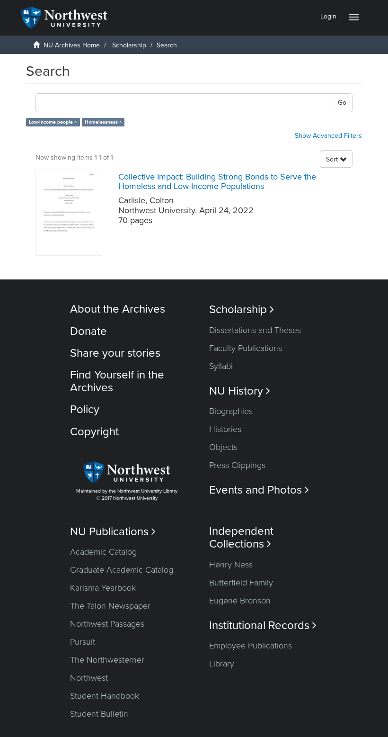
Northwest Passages (107, 624)
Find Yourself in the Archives (117, 381)
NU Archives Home (72, 45)
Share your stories (115, 353)
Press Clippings (237, 465)
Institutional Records (263, 625)
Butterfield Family (241, 582)
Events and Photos (259, 490)
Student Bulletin (99, 714)
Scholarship (129, 45)
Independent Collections (241, 537)
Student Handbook (104, 696)
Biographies (231, 411)
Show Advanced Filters (328, 136)
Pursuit (82, 642)
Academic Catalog (103, 552)
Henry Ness (231, 564)
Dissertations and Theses (255, 330)
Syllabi (221, 366)
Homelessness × (103, 122)
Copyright (94, 432)
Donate (88, 331)
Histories (225, 429)
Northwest (89, 678)
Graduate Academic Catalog (121, 570)
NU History (239, 391)
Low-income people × (53, 122)
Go (342, 103)
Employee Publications (250, 645)
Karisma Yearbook (103, 588)
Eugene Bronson (240, 600)
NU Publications (113, 532)
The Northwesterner (107, 660)
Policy (84, 409)
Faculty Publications (245, 348)
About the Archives (117, 309)
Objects (223, 447)
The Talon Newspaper (110, 606)
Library (221, 663)
